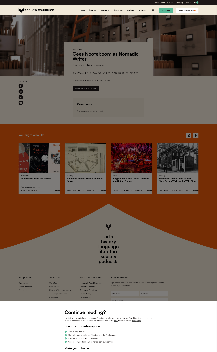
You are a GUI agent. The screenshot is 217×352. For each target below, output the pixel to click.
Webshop (179, 2)
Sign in (188, 2)
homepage (136, 320)
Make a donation (186, 10)
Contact (170, 2)
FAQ (163, 2)
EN (156, 2)
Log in (67, 318)
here (116, 320)
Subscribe (165, 10)
